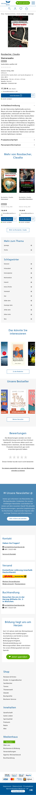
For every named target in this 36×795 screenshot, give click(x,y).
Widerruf (21, 789)
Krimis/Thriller (8, 287)
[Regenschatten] (18, 353)
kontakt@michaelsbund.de (14, 547)
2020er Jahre (7, 300)
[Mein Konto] (15, 8)
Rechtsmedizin (8, 277)
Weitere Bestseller (18, 419)
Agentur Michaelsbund (12, 755)
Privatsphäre (28, 786)
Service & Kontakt (9, 554)
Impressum (7, 786)
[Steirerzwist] (9, 180)
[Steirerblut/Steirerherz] (27, 180)
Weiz (5, 319)
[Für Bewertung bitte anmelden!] (6, 68)
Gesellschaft (8, 713)
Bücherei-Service (9, 699)
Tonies (5, 686)
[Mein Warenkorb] (26, 8)
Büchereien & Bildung (11, 748)
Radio (5, 725)
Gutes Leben (8, 716)
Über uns (6, 745)
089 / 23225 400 (10, 549)
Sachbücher (7, 683)
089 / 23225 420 (10, 608)
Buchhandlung (9, 758)
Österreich (6, 264)
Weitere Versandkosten (11, 581)
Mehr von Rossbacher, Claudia (18, 230)
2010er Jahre (7, 310)
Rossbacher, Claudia (10, 54)
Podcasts (6, 722)
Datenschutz (17, 786)
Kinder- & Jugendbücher (12, 680)
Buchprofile (7, 696)
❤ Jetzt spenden (23, 3)
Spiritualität (7, 719)
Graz (5, 296)
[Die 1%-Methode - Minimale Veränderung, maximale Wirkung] (18, 401)
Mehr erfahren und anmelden (18, 519)
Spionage (6, 245)
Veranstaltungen (9, 751)
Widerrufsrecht (8, 584)
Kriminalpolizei (8, 273)
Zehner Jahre (7, 314)
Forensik (6, 282)
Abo (4, 728)
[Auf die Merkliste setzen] (33, 95)
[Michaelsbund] (6, 3)
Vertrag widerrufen (18, 791)
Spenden (9, 742)
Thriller (6, 250)
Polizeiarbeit (7, 268)
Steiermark (7, 291)
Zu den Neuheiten (18, 371)
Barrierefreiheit (12, 789)
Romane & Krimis (9, 677)
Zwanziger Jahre (8, 305)
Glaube (6, 693)
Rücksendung (20, 584)
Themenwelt (8, 690)
